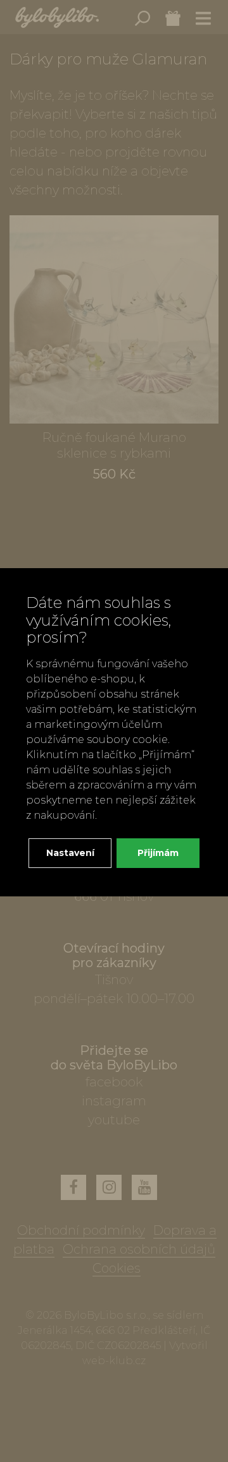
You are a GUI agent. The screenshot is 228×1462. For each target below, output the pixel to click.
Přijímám (158, 853)
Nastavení (70, 853)
